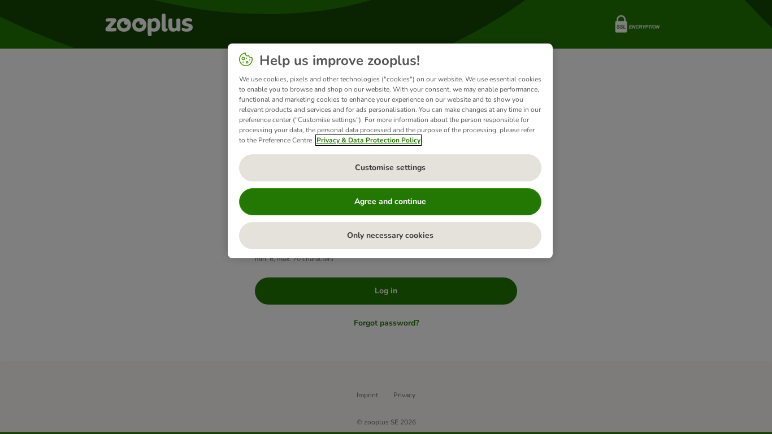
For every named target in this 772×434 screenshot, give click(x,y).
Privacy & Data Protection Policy (368, 140)
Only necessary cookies (390, 235)
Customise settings (390, 167)
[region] (390, 151)
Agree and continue (390, 201)
